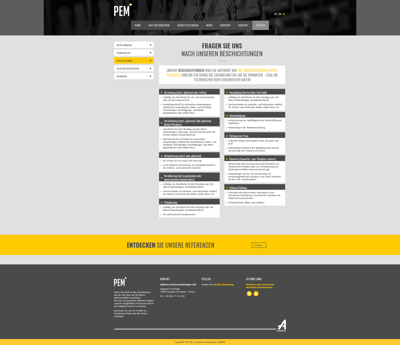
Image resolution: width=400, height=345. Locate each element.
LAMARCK (221, 342)
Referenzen (122, 76)
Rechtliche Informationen (259, 287)
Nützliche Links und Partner (260, 284)
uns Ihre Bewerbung (223, 284)
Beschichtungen (124, 60)
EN (280, 14)
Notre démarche (124, 45)
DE (284, 14)
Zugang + (258, 245)
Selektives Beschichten (128, 68)
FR (275, 14)
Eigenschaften (123, 53)
